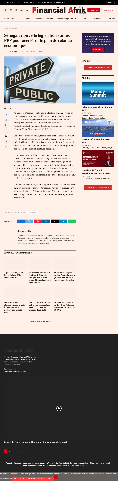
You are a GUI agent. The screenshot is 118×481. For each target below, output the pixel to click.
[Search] (110, 18)
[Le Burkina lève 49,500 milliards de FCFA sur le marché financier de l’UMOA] (65, 293)
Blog (110, 2)
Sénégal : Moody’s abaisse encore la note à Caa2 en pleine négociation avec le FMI (14, 307)
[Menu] (113, 18)
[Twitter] (6, 120)
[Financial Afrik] (59, 10)
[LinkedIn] (6, 125)
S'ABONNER (93, 10)
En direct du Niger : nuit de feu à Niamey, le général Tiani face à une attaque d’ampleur (64, 276)
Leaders (39, 19)
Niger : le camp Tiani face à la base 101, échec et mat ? (46, 2)
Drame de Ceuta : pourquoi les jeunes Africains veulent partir (36, 442)
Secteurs (49, 19)
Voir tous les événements (98, 187)
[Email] (6, 136)
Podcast (83, 19)
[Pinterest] (6, 130)
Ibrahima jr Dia (16, 51)
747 (22, 451)
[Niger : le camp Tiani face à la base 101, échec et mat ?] (15, 263)
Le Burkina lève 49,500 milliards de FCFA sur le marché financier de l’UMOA (64, 306)
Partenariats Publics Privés (15, 212)
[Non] (56, 477)
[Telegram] (6, 141)
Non (22, 479)
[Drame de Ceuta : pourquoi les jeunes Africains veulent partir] (59, 408)
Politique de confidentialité (40, 479)
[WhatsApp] (6, 146)
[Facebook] (6, 114)
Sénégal (32, 212)
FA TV (73, 19)
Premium (97, 19)
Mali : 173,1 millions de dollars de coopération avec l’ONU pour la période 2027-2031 (39, 306)
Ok (15, 479)
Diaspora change (62, 19)
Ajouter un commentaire (40, 321)
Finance (29, 19)
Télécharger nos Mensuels (98, 68)
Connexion (108, 10)
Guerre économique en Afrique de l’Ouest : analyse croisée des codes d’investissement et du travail (40, 277)
